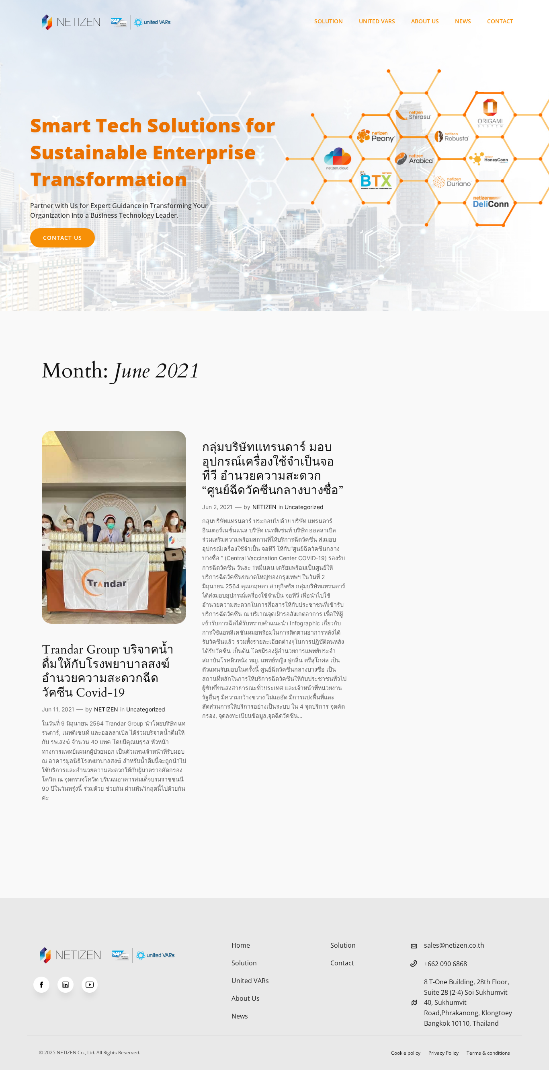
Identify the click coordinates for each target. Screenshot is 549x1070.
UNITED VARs (377, 21)
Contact (500, 21)
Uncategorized (145, 709)
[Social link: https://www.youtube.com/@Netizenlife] (94, 985)
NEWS (463, 21)
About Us (425, 21)
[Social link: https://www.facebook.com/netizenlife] (45, 985)
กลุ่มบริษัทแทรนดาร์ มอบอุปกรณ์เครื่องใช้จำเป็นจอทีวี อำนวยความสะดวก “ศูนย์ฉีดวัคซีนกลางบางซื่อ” (272, 469)
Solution (328, 21)
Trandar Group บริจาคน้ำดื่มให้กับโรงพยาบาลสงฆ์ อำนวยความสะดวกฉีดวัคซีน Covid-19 (108, 671)
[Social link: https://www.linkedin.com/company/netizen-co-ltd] (69, 985)
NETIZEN (106, 709)
